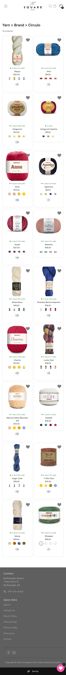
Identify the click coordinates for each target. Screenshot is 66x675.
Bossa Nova (17, 302)
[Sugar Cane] (17, 457)
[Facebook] (8, 652)
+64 (17, 200)
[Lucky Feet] (49, 339)
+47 (48, 491)
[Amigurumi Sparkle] (49, 108)
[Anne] (17, 166)
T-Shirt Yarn (48, 478)
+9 (48, 373)
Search (7, 604)
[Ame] (49, 50)
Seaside (48, 418)
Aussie (17, 244)
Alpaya (17, 71)
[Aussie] (17, 223)
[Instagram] (14, 652)
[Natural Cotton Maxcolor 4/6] (17, 397)
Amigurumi (17, 129)
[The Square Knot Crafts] (33, 6)
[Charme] (17, 339)
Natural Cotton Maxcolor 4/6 (17, 419)
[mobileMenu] (5, 6)
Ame (49, 71)
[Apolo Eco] (49, 166)
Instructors (9, 633)
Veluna (17, 536)
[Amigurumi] (17, 108)
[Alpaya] (17, 50)
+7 (48, 200)
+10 (17, 491)
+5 (48, 84)
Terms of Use (10, 622)
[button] (61, 6)
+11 (17, 84)
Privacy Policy (11, 627)
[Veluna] (17, 515)
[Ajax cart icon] (55, 6)
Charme (17, 360)
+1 (49, 549)
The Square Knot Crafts (32, 662)
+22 (17, 315)
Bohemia (49, 244)
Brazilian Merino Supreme (48, 302)
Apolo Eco (49, 187)
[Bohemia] (49, 223)
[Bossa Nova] (17, 281)
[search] (50, 6)
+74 (17, 142)
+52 (17, 373)
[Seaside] (49, 397)
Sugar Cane (17, 478)
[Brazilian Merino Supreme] (49, 281)
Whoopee (49, 536)
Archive (7, 639)
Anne (17, 187)
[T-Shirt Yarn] (49, 457)
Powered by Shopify (52, 662)
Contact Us (9, 610)
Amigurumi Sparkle (48, 129)
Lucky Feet (49, 360)
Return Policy (10, 616)
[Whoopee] (49, 515)
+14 (17, 258)
